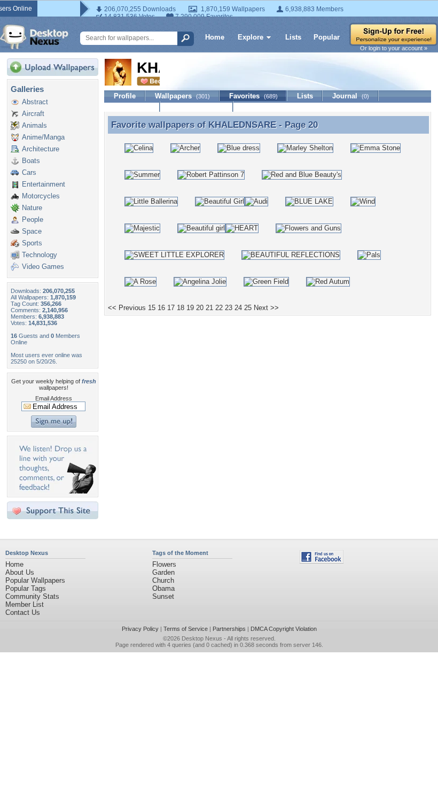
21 (209, 308)
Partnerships (229, 629)
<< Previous (127, 308)
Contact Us (22, 612)
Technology (39, 255)
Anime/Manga (43, 137)
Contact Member (197, 107)
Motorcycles (41, 196)
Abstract (35, 102)
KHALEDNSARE (242, 124)
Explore (250, 37)
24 (238, 308)
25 (248, 308)
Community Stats (32, 596)
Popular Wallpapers (35, 580)
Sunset (163, 596)
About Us (19, 572)
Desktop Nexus (202, 638)
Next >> (266, 308)
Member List (24, 604)
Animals (34, 125)
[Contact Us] (55, 491)
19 (190, 308)
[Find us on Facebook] (321, 561)
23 (228, 308)
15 (151, 308)
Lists (293, 37)
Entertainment (43, 184)
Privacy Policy (140, 629)
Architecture (40, 149)
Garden (163, 572)
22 (219, 308)
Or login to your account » (393, 48)
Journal (350, 96)
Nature (32, 208)
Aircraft (33, 114)
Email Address (53, 398)
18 (180, 308)
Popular (327, 37)
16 (161, 308)
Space (32, 231)
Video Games (43, 267)
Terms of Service (185, 629)
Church (163, 580)
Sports (32, 243)
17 (171, 308)
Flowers (164, 564)
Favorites (253, 96)
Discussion (132, 107)
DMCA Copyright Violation (284, 629)
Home (214, 37)
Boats (31, 161)
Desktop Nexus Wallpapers (34, 37)
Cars (29, 172)
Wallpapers (182, 96)
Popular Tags (25, 588)
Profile (125, 96)
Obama (163, 588)
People (32, 219)
